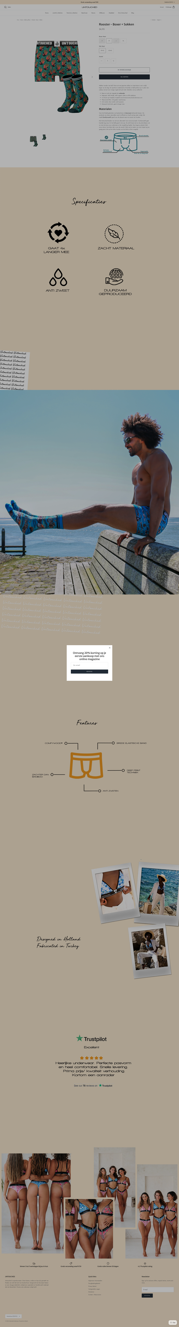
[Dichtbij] (109, 647)
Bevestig (89, 671)
